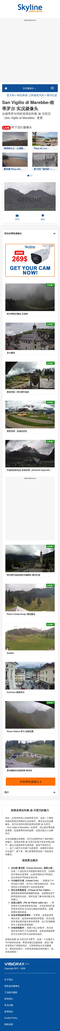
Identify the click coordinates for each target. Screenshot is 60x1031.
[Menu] (52, 88)
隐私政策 (8, 1024)
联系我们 (8, 998)
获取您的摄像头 (12, 985)
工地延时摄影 (10, 992)
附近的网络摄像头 (13, 233)
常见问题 (8, 1004)
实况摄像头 (28, 88)
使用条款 (8, 1011)
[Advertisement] (30, 52)
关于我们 (8, 979)
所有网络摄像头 (30, 781)
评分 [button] (43, 219)
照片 (7, 792)
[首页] (5, 88)
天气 (17, 219)
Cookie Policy (10, 1017)
